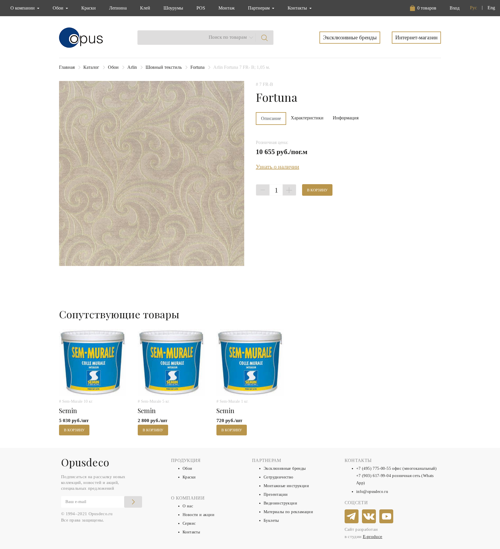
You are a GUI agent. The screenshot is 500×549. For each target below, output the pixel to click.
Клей (145, 7)
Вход (454, 7)
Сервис (189, 523)
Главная (67, 67)
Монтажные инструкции (286, 486)
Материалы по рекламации (288, 512)
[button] (423, 8)
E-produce (373, 536)
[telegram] (352, 516)
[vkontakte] (369, 516)
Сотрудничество (278, 477)
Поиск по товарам (228, 37)
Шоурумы (173, 7)
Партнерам (259, 7)
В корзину (317, 190)
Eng (491, 7)
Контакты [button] (298, 7)
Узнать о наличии (277, 166)
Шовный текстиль (164, 67)
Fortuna (197, 67)
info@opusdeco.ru (372, 491)
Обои (113, 67)
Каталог (91, 67)
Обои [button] (59, 7)
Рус (473, 7)
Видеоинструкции (280, 503)
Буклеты (271, 520)
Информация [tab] (346, 117)
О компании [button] (23, 7)
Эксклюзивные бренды (350, 37)
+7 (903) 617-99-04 (373, 476)
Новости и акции (198, 515)
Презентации (276, 494)
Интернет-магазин (416, 37)
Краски (88, 7)
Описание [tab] (271, 118)
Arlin (132, 67)
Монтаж (226, 7)
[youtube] (386, 516)
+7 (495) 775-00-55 (373, 468)
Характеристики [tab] (307, 117)
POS (200, 7)
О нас (188, 506)
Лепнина (118, 7)
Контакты (191, 532)
